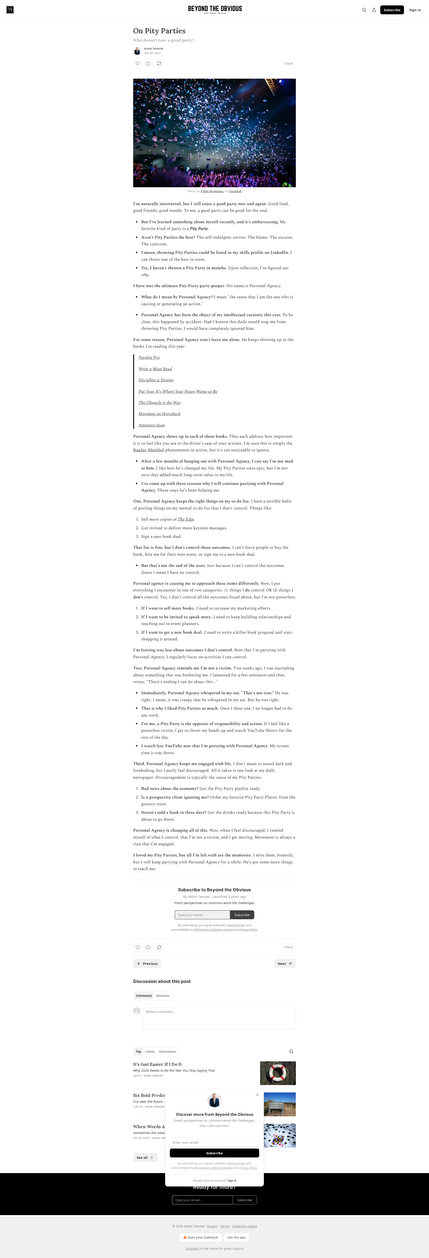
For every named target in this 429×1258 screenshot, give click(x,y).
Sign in (415, 10)
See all (142, 1157)
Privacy (212, 1226)
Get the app (236, 1237)
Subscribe (392, 10)
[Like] (137, 63)
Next (282, 963)
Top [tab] (138, 1052)
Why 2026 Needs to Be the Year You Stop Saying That (174, 1070)
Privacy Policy (248, 1168)
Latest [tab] (150, 1052)
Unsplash (235, 191)
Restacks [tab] (162, 996)
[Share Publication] (374, 9)
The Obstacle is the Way (160, 403)
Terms (224, 1226)
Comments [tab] (144, 996)
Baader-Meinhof (148, 450)
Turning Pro (149, 357)
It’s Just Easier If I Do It (157, 1064)
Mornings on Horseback (160, 414)
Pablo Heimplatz (212, 191)
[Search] (364, 9)
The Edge (186, 519)
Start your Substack (202, 1237)
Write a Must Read (155, 369)
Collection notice (244, 1226)
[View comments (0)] (148, 63)
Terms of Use (236, 1163)
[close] (257, 1094)
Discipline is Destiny (156, 380)
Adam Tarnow (153, 48)
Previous (150, 963)
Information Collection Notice (213, 1168)
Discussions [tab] (167, 1052)
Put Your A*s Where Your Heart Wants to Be (178, 391)
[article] (214, 1073)
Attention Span (152, 425)
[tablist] (152, 995)
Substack (192, 1248)
